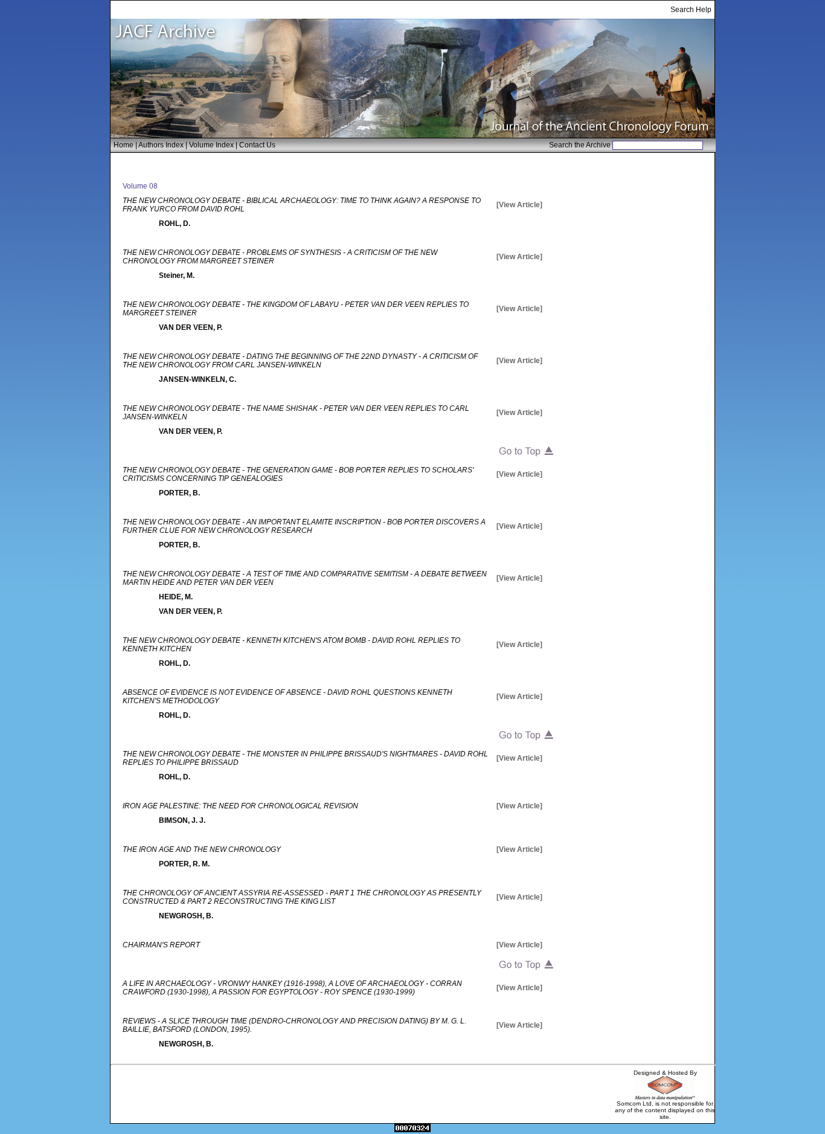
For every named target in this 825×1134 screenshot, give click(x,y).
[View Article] (519, 205)
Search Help (690, 9)
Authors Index (161, 145)
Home (123, 145)
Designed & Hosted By (665, 1072)
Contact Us (257, 145)
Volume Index (211, 145)
